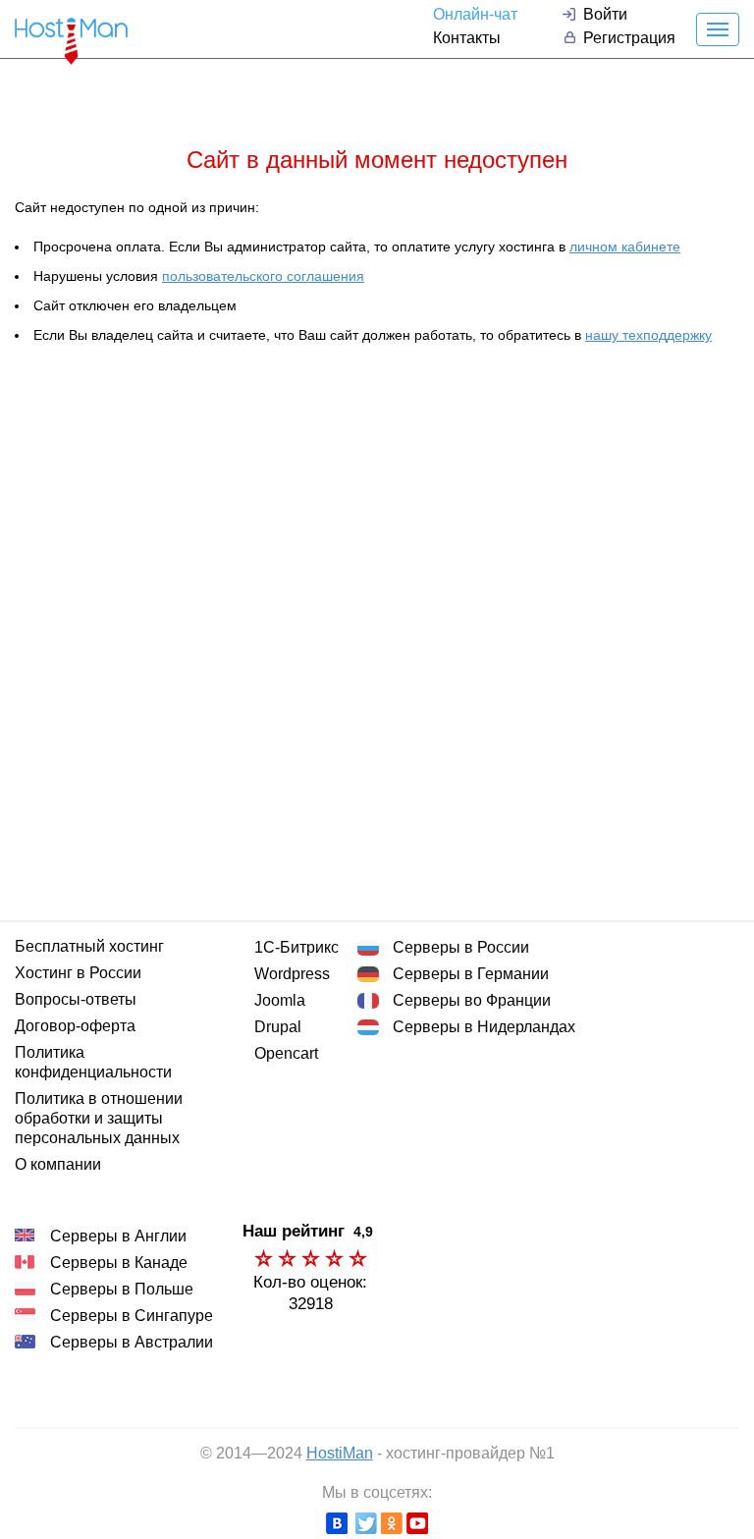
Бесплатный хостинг (89, 946)
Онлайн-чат (475, 14)
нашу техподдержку (648, 335)
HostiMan (339, 1453)
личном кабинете (624, 246)
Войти (605, 14)
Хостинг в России (78, 972)
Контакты (467, 37)
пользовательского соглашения (263, 276)
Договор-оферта (75, 1025)
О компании (58, 1164)
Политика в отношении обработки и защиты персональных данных (99, 1118)
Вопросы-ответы (75, 999)
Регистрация (629, 37)
